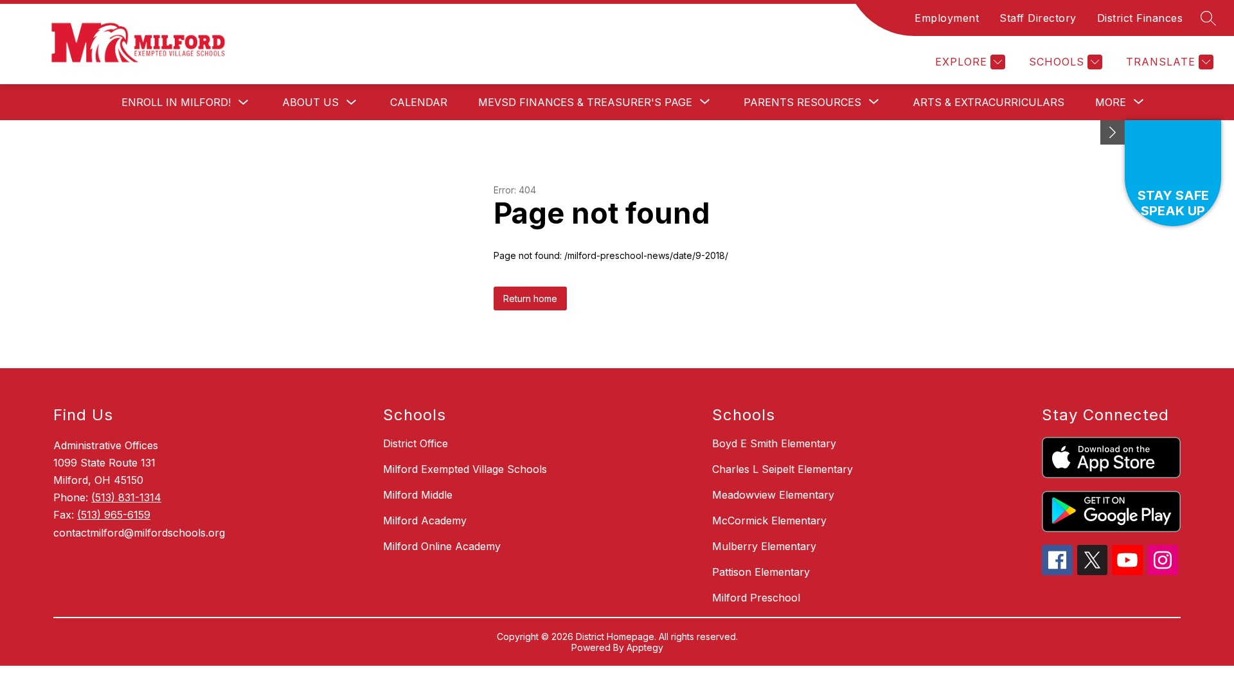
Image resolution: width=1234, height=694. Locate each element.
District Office (415, 443)
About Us (310, 102)
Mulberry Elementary (764, 546)
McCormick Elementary (769, 520)
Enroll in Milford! (176, 102)
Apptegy (645, 647)
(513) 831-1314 (126, 497)
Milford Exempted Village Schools (465, 469)
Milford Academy (425, 520)
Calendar (418, 102)
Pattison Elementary (761, 571)
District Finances (1140, 18)
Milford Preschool (756, 597)
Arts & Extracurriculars (988, 102)
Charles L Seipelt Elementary (782, 469)
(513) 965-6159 (113, 514)
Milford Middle (417, 494)
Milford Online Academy (442, 546)
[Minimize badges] (1112, 132)
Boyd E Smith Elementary (774, 443)
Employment (947, 18)
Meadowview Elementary (773, 494)
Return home (530, 298)
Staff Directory (1038, 18)
